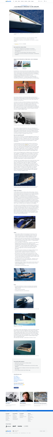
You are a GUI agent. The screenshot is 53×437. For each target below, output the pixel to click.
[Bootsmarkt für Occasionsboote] (8, 1)
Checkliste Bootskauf (8, 415)
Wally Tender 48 (25, 68)
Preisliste (14, 414)
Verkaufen (22, 1)
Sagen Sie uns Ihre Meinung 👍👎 (19, 384)
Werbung (29, 420)
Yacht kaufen (7, 417)
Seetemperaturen (30, 414)
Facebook (16, 387)
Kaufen (16, 1)
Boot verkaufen (15, 415)
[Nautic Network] (26, 426)
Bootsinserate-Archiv (15, 418)
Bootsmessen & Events (31, 417)
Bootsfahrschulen (30, 419)
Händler (29, 1)
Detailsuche (7, 414)
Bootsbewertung (15, 416)
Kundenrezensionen (15, 419)
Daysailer (26, 144)
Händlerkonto (21, 417)
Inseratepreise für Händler (23, 416)
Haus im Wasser (16, 377)
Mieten (19, 1)
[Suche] (13, 1)
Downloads (29, 421)
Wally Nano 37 (15, 68)
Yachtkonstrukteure (24, 5)
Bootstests (7, 419)
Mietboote (29, 418)
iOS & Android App (30, 416)
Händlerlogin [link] (21, 414)
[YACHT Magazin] (14, 426)
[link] (18, 65)
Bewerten (26, 1)
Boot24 (6, 410)
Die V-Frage (15, 376)
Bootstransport (7, 420)
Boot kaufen (7, 416)
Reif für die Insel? (17, 378)
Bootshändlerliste (22, 415)
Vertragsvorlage (14, 417)
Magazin (32, 1)
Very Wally (15, 381)
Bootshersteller (7, 418)
